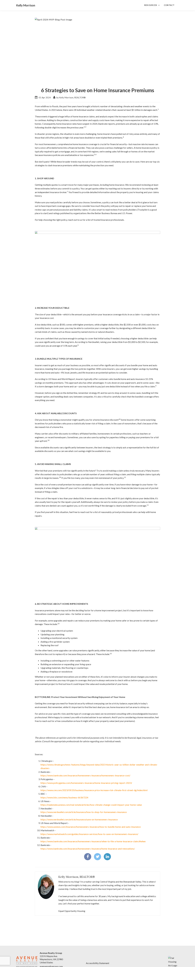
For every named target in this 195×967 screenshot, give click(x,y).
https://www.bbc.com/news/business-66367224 (64, 797)
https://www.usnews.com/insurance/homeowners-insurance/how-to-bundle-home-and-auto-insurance (91, 826)
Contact (169, 5)
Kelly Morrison (25, 5)
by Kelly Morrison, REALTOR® (71, 97)
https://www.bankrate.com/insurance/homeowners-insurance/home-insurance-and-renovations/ (88, 848)
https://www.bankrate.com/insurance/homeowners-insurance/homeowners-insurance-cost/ (85, 775)
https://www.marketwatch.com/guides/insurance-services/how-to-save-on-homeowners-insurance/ (89, 834)
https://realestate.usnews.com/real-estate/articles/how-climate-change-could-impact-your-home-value (91, 804)
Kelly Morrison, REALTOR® (76, 877)
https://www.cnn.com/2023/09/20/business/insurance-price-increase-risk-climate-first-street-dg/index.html (94, 790)
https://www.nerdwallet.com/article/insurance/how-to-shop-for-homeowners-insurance (84, 812)
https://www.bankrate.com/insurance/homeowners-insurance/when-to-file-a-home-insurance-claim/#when (93, 841)
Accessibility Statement (97, 963)
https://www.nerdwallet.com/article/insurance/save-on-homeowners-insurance (79, 819)
